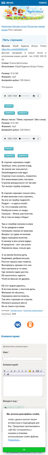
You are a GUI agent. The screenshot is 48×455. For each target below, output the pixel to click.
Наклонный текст (8, 371)
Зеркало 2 (23, 113)
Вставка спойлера (8, 374)
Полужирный (4, 371)
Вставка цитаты (40, 371)
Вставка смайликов (29, 371)
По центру (22, 371)
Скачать (9, 106)
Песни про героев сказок (32, 311)
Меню (9, 3)
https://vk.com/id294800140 (14, 49)
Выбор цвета (33, 371)
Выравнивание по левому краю (19, 371)
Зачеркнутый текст (14, 371)
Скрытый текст (37, 371)
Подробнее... (14, 440)
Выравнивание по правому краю (25, 371)
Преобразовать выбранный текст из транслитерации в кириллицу (4, 374)
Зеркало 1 (10, 113)
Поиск (43, 3)
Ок (24, 450)
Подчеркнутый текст (11, 371)
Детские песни (16, 311)
